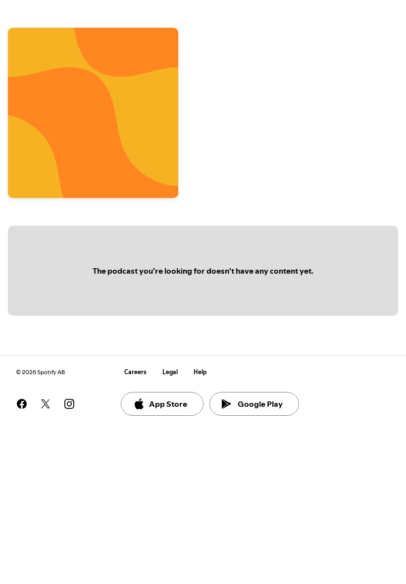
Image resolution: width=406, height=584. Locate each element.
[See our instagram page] (69, 404)
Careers (135, 372)
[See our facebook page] (22, 404)
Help (200, 372)
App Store (168, 403)
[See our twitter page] (45, 404)
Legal (170, 372)
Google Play (260, 403)
